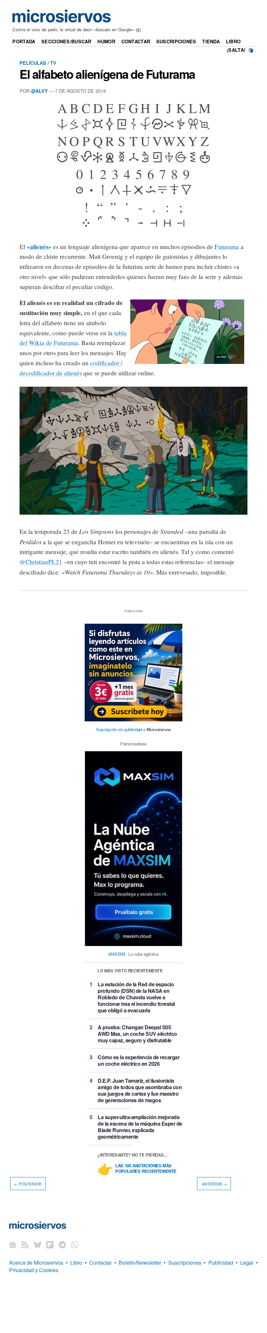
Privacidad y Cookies (33, 1270)
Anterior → (214, 1184)
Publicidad (220, 1262)
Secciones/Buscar (66, 41)
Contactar (135, 41)
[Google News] (12, 1244)
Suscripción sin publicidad (119, 729)
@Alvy (39, 91)
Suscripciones (176, 41)
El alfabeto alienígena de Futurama (107, 73)
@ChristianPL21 (41, 562)
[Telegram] (62, 1244)
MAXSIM (116, 954)
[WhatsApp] (74, 1244)
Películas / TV (38, 63)
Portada (23, 41)
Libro (233, 41)
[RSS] (25, 1244)
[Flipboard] (49, 1244)
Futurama (227, 247)
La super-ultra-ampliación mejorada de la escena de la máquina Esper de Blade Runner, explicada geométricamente (140, 1126)
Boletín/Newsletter (140, 1262)
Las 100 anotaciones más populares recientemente (145, 1168)
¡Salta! (236, 50)
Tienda (211, 41)
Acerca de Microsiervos (36, 1262)
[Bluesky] (37, 1244)
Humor (106, 41)
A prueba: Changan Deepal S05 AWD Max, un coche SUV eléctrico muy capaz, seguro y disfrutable (137, 1033)
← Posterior (28, 1184)
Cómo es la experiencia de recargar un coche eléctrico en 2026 (138, 1060)
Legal (246, 1262)
